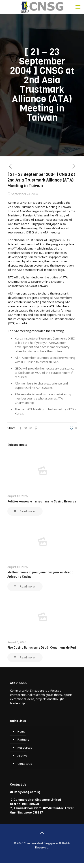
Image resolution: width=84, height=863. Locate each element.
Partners (23, 739)
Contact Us (24, 764)
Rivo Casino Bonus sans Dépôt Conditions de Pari (41, 647)
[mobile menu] (78, 7)
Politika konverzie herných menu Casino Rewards (41, 501)
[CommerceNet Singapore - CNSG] (42, 6)
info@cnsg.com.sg (27, 792)
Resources (24, 748)
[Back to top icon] (42, 833)
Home (21, 731)
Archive (22, 756)
